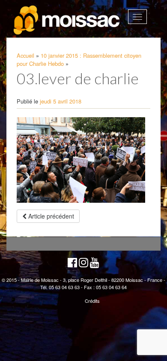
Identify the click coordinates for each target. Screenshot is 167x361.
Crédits (92, 300)
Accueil (25, 55)
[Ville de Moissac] (67, 20)
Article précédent (50, 216)
